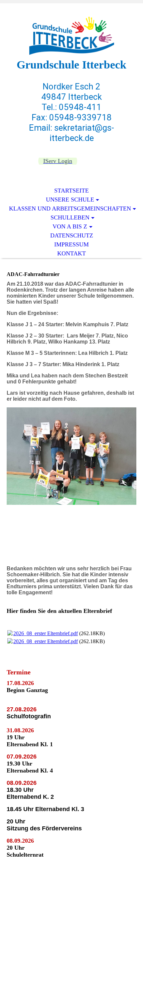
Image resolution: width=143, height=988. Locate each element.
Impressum (71, 244)
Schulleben (70, 217)
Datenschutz (71, 235)
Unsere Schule (70, 199)
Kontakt (71, 253)
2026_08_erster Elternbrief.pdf (45, 633)
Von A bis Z (70, 226)
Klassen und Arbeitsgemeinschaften (70, 208)
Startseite (71, 190)
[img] (71, 36)
